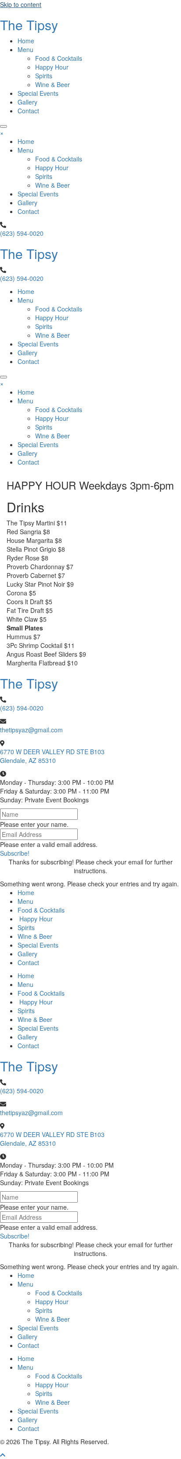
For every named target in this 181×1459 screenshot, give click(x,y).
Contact (28, 962)
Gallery (27, 953)
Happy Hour (35, 918)
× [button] (2, 132)
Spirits (26, 927)
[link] (26, 40)
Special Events (38, 945)
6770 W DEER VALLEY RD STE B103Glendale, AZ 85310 (52, 756)
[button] (3, 126)
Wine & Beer (35, 936)
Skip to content (20, 4)
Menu (25, 901)
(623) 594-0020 (21, 233)
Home (26, 892)
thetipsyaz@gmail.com (31, 729)
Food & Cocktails (41, 910)
